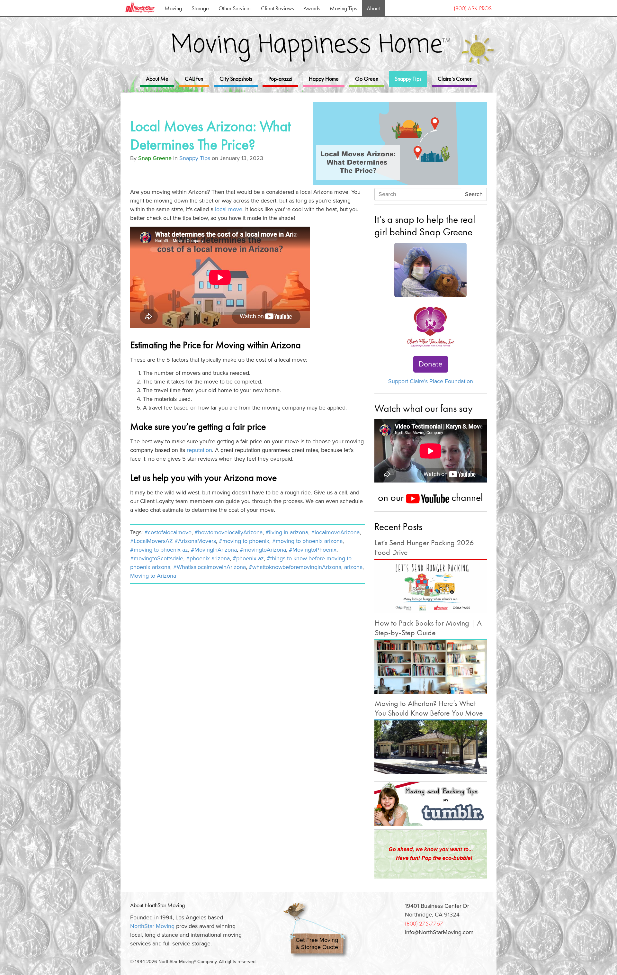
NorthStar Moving (152, 926)
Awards (311, 8)
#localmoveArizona (335, 532)
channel (466, 497)
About (373, 8)
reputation (199, 450)
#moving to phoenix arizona (307, 541)
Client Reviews (277, 8)
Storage (200, 8)
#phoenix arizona (208, 558)
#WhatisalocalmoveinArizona (209, 567)
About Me (157, 78)
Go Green (366, 78)
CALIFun (194, 78)
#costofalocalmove (168, 532)
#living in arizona (286, 532)
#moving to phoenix (244, 541)
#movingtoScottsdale (156, 558)
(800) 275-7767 (424, 923)
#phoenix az (248, 558)
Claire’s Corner (454, 78)
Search (474, 194)
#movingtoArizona (263, 549)
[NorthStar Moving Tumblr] (430, 804)
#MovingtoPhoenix (312, 549)
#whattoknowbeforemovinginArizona (295, 567)
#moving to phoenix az (159, 549)
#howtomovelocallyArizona (228, 532)
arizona (353, 567)
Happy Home (324, 78)
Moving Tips (343, 8)
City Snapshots (235, 78)
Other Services (235, 8)
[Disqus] (247, 669)
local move (228, 209)
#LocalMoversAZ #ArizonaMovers (173, 541)
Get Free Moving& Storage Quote (317, 943)
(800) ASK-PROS (473, 8)
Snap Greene (155, 158)
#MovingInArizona (214, 549)
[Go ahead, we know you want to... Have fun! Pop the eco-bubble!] (430, 854)
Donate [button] (431, 364)
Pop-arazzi (280, 78)
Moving (173, 8)
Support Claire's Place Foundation (430, 381)
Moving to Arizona (153, 575)
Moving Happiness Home (311, 45)
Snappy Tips (408, 78)
